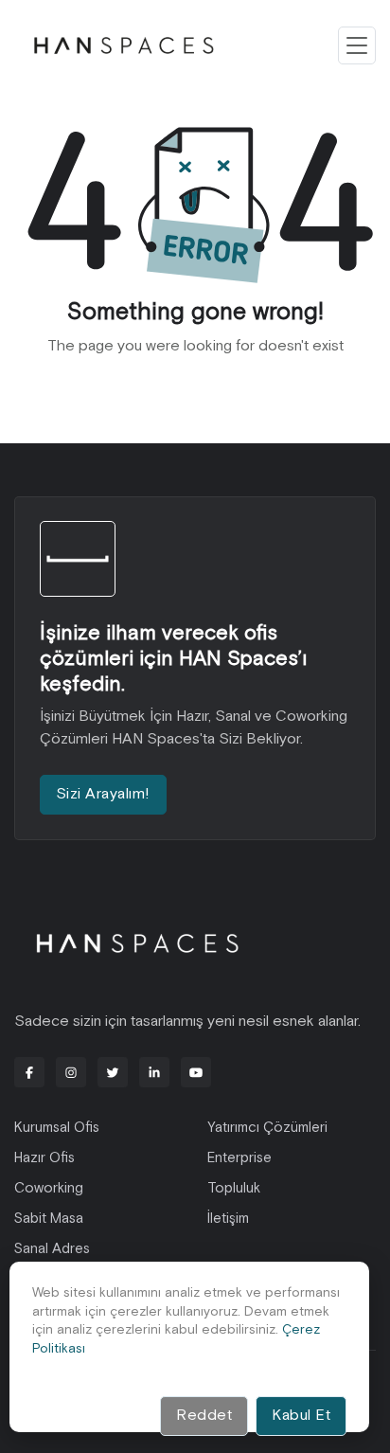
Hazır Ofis (44, 1158)
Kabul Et (301, 1416)
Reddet (204, 1416)
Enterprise (239, 1158)
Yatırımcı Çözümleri (267, 1128)
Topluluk (233, 1188)
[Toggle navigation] (357, 45)
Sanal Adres (52, 1249)
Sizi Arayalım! (103, 794)
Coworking (48, 1188)
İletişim (228, 1219)
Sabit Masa (48, 1219)
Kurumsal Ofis (56, 1128)
